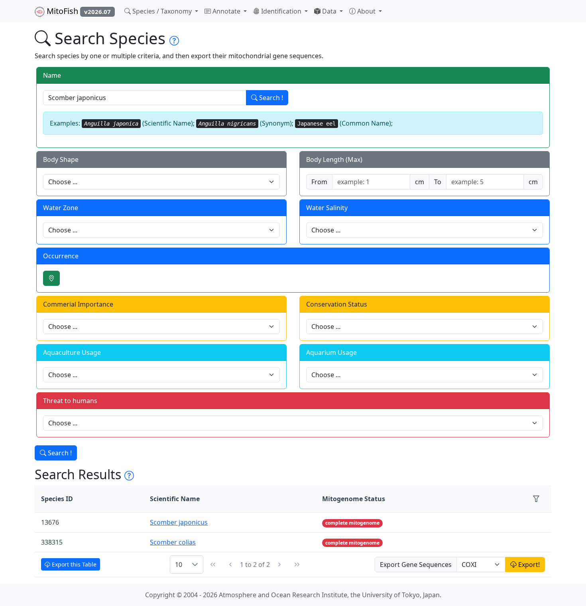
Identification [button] (281, 11)
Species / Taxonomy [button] (162, 11)
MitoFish (78, 11)
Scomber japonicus (179, 522)
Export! (528, 564)
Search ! (270, 97)
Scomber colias (173, 542)
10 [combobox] (178, 564)
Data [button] (329, 11)
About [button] (366, 11)
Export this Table (73, 564)
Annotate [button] (226, 11)
